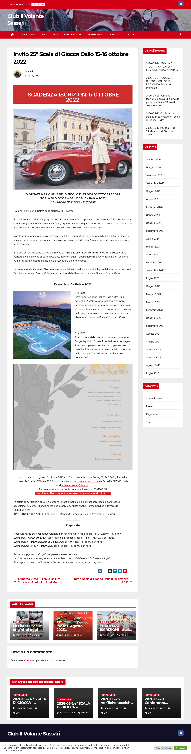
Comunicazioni (154, 398)
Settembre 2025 (155, 183)
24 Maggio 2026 (113, 708)
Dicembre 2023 (155, 262)
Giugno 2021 (153, 341)
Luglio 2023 (152, 278)
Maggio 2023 (153, 294)
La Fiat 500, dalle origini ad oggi (27, 628)
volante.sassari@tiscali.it (74, 485)
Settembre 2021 (155, 325)
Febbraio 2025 (154, 207)
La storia (27, 34)
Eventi (16, 622)
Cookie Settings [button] (163, 748)
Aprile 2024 (153, 238)
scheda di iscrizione (87, 481)
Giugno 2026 (153, 159)
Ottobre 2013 (153, 357)
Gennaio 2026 (154, 175)
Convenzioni (72, 34)
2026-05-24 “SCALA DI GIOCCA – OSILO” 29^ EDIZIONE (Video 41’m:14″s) (162, 66)
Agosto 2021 (153, 333)
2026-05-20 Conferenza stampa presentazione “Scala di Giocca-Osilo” (163, 116)
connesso (29, 660)
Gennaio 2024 (154, 254)
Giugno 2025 (153, 191)
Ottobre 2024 (154, 222)
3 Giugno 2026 (68, 713)
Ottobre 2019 (153, 349)
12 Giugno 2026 (24, 708)
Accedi (132, 34)
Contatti (114, 34)
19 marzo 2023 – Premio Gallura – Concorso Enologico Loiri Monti (40, 580)
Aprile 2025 (152, 199)
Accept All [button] (180, 748)
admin (31, 71)
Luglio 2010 (152, 373)
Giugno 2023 (153, 286)
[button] (175, 34)
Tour (149, 422)
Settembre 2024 (155, 230)
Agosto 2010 (153, 365)
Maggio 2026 (153, 167)
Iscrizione (49, 34)
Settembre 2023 (155, 270)
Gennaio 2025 (154, 214)
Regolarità (114, 622)
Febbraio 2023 (154, 309)
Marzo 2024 (153, 246)
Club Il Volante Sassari (33, 734)
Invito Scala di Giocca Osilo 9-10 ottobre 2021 (101, 580)
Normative (95, 34)
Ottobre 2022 (153, 317)
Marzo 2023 (153, 302)
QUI (108, 493)
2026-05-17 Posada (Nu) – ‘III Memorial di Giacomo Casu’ (161, 131)
